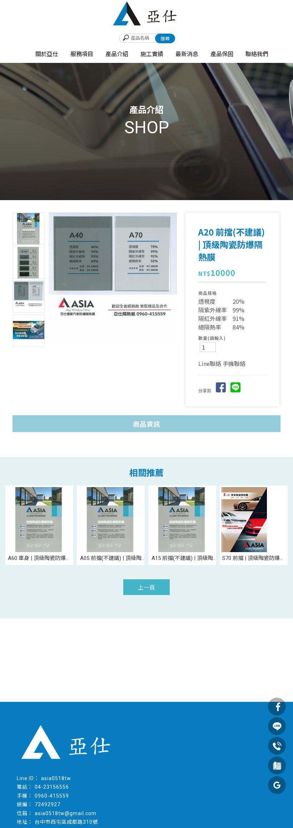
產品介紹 (116, 54)
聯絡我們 (256, 54)
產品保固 (221, 54)
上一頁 (146, 587)
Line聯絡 (209, 363)
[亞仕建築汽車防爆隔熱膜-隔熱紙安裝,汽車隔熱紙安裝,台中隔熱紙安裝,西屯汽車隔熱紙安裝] (146, 15)
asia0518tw (56, 778)
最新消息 (186, 54)
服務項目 (81, 54)
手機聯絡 (234, 363)
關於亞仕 (46, 54)
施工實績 (151, 54)
